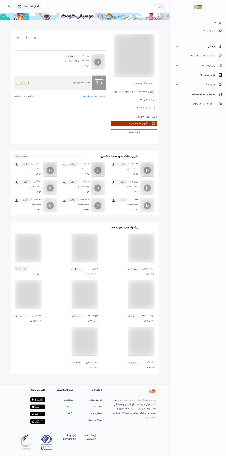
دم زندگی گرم (35, 199)
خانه (214, 23)
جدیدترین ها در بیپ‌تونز (203, 94)
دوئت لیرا (150, 367)
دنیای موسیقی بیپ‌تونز (204, 104)
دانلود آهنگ (148, 84)
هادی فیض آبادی (91, 274)
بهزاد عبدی (150, 274)
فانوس (95, 269)
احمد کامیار (93, 367)
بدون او (37, 269)
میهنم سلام (93, 316)
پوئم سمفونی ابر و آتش (143, 269)
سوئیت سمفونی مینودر (143, 316)
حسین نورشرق (35, 320)
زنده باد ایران (132, 164)
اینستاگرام (68, 400)
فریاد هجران (83, 199)
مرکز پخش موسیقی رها (92, 96)
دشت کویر (149, 362)
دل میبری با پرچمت (32, 164)
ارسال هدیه (134, 132)
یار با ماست (83, 56)
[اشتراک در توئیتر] (35, 37)
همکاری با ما (96, 413)
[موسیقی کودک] (85, 20)
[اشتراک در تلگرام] (17, 37)
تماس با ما (97, 407)
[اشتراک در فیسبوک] (26, 37)
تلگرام (70, 413)
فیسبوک (69, 407)
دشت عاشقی (92, 362)
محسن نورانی (149, 320)
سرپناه (86, 181)
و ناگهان (37, 181)
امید (137, 199)
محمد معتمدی (140, 92)
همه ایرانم (36, 316)
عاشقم (86, 164)
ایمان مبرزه (37, 274)
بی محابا (143, 100)
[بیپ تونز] (198, 7)
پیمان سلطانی (93, 320)
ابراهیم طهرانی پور (122, 92)
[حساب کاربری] (9, 6)
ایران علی (134, 181)
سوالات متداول (95, 420)
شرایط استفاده (95, 400)
